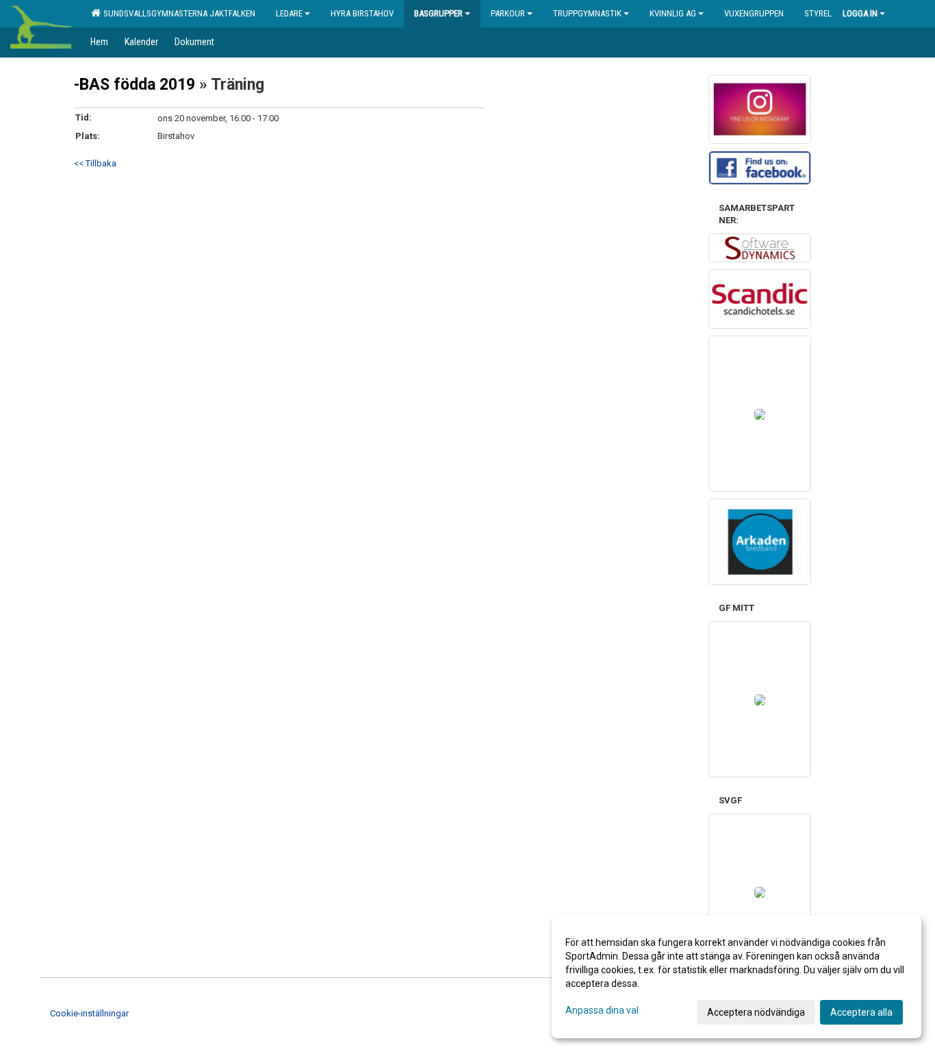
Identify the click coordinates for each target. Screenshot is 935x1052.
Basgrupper (438, 13)
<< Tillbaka (95, 163)
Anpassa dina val (602, 1010)
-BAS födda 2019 (134, 84)
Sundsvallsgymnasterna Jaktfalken (177, 13)
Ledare (289, 13)
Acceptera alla (861, 1012)
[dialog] (736, 976)
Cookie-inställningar (89, 1013)
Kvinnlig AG (673, 13)
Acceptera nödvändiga (756, 1012)
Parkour (508, 13)
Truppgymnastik (587, 13)
